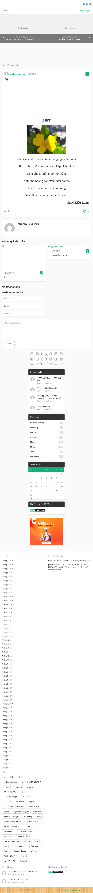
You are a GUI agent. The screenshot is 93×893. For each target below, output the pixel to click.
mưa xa (20, 807)
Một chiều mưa (58, 255)
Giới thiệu (33, 432)
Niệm (39, 817)
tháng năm (8, 836)
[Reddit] (41, 364)
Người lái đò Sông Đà (11, 817)
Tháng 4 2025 (7, 589)
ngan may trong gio (21, 812)
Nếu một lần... (34, 821)
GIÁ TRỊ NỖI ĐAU (10, 792)
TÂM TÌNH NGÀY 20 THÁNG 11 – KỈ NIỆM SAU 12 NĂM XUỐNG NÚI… (49, 397)
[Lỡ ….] (23, 257)
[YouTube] (32, 364)
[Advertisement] (46, 100)
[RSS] (61, 364)
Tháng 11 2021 (7, 660)
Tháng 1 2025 (7, 592)
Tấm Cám (35, 846)
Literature (34, 437)
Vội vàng (34, 851)
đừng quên (24, 861)
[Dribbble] (61, 354)
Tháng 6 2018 (7, 720)
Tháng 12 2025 (7, 561)
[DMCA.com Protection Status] (37, 511)
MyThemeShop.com (79, 890)
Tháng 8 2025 (7, 573)
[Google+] (46, 354)
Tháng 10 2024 (7, 600)
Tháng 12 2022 (7, 640)
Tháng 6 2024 (7, 612)
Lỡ (4, 807)
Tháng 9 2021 (7, 664)
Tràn (32, 452)
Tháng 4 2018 (7, 728)
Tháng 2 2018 (7, 736)
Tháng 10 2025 (7, 569)
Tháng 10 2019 (7, 704)
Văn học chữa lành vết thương (15, 851)
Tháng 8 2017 (7, 760)
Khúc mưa (20, 802)
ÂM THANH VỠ (9, 861)
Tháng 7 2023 (7, 624)
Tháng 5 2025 (7, 585)
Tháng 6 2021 (7, 676)
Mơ (11, 807)
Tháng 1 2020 (7, 700)
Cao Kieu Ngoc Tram (17, 74)
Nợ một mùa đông (10, 826)
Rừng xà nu (8, 831)
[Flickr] (41, 354)
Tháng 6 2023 (7, 628)
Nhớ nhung (28, 817)
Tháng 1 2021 (7, 680)
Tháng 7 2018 (7, 716)
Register (88, 11)
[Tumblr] (56, 359)
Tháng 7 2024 (7, 608)
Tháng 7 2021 (7, 672)
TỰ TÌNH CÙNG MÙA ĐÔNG (47, 388)
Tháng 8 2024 (7, 604)
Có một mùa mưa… (44, 406)
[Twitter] (41, 359)
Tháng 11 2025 (7, 565)
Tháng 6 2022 (7, 652)
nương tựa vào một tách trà (14, 821)
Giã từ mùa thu (84, 561)
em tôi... (30, 787)
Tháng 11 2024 (7, 596)
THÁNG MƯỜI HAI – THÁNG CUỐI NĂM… (49, 379)
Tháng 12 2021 (7, 656)
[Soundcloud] (37, 359)
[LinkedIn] (32, 359)
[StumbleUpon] (51, 359)
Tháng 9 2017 (7, 756)
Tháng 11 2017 (7, 748)
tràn (5, 846)
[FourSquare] (37, 364)
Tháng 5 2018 (7, 724)
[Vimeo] (46, 359)
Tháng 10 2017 (7, 752)
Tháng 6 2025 (7, 581)
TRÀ (36, 841)
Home (4, 65)
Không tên (7, 802)
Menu (6, 11)
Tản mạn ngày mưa (19, 846)
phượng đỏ (26, 826)
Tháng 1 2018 (7, 740)
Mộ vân (6, 812)
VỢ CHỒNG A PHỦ (10, 856)
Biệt (11, 777)
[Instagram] (56, 354)
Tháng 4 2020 (7, 692)
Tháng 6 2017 (7, 767)
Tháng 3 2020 (7, 696)
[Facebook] (32, 354)
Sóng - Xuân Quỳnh (24, 831)
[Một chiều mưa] (69, 246)
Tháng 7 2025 (7, 577)
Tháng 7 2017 (7, 764)
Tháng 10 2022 (7, 648)
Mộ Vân (11, 65)
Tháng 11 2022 (7, 644)
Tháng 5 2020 (7, 688)
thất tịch (26, 841)
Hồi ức (23, 792)
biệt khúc (21, 777)
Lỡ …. (7, 277)
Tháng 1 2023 (7, 636)
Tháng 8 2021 (7, 668)
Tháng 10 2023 (7, 620)
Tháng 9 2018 (7, 712)
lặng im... (32, 802)
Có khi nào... (17, 787)
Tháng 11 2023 (7, 616)
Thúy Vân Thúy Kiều (11, 841)
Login (81, 11)
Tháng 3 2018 (7, 732)
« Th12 (31, 498)
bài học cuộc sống (37, 423)
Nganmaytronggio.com (10, 890)
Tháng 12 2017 (7, 744)
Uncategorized (36, 457)
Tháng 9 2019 (7, 708)
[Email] (56, 364)
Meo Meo (33, 442)
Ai (4, 777)
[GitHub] (61, 359)
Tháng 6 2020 (7, 684)
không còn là (27, 797)
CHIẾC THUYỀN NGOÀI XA (31, 782)
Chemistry (34, 428)
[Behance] (37, 354)
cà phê (6, 787)
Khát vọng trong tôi (11, 797)
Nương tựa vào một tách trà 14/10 (61, 561)
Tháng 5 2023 (7, 632)
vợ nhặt (24, 856)
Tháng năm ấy (22, 836)
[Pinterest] (51, 354)
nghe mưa (37, 812)
